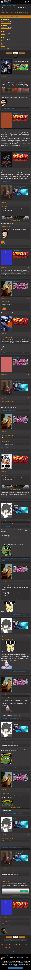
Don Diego (15, 317)
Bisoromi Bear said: (7, 401)
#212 (29, 520)
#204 (29, 202)
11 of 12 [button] (15, 53)
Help (27, 957)
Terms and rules (12, 957)
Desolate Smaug (17, 113)
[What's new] (25, 2)
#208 (29, 374)
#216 (29, 739)
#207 (29, 333)
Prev (9, 53)
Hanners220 (16, 250)
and (9, 410)
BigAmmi (15, 455)
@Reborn (8, 447)
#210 (29, 431)
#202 (29, 130)
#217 (29, 789)
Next (21, 53)
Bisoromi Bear (17, 281)
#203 (29, 170)
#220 (29, 917)
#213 (29, 581)
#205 (29, 267)
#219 (29, 868)
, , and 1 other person (15, 672)
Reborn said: (5, 226)
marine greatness (23, 12)
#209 (29, 398)
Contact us (4, 957)
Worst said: (5, 585)
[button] (2, 2)
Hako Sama (5, 12)
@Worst (3, 447)
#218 (29, 835)
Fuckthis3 (15, 357)
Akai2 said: (4, 80)
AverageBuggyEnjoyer (19, 186)
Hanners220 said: (6, 337)
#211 (29, 471)
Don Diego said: (6, 921)
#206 (29, 298)
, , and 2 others (16, 276)
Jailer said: (4, 206)
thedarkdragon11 (18, 153)
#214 (29, 636)
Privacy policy (20, 957)
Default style (5, 955)
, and (9, 246)
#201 (29, 76)
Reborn (14, 60)
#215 (29, 694)
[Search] (28, 2)
